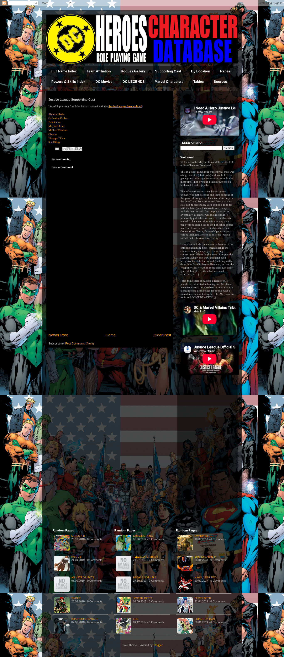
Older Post (162, 335)
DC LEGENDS (133, 81)
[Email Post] (57, 148)
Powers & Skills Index (68, 81)
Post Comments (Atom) (79, 343)
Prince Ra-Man (205, 619)
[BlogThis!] (68, 149)
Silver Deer (203, 598)
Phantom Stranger (84, 619)
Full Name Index (64, 71)
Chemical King (143, 536)
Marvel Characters (169, 81)
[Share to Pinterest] (80, 149)
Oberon (52, 134)
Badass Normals (144, 577)
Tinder (76, 598)
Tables (198, 81)
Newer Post (58, 335)
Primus (76, 556)
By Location (200, 71)
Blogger (157, 645)
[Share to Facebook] (76, 149)
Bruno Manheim (205, 556)
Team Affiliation (99, 71)
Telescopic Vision (145, 556)
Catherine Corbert (58, 118)
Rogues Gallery (133, 71)
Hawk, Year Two (205, 577)
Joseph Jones (142, 598)
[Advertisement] (109, 298)
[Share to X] (72, 149)
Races (225, 71)
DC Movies (103, 81)
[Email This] (64, 149)
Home (111, 335)
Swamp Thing (203, 536)
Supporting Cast (168, 71)
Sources (220, 81)
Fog (135, 619)
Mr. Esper (78, 536)
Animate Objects (82, 577)
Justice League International (125, 106)
